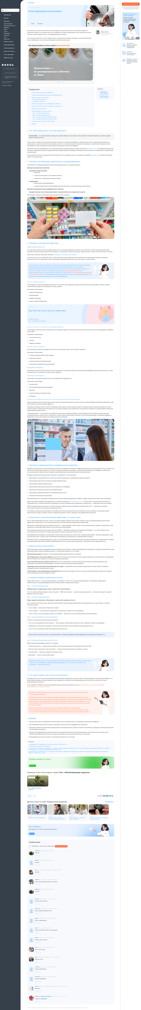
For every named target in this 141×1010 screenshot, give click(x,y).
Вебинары (6, 27)
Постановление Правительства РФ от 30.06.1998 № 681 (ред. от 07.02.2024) (104, 93)
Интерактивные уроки (9, 25)
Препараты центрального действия (40, 97)
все (109, 801)
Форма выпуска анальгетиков (39, 108)
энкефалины (65, 254)
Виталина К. (37, 996)
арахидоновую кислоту (76, 501)
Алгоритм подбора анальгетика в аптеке (41, 111)
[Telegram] (112, 796)
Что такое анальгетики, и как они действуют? (43, 92)
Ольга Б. (36, 986)
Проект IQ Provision (9, 51)
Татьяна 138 (37, 908)
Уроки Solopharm (8, 23)
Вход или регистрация (61, 846)
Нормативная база (9, 44)
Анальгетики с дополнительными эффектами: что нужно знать (47, 106)
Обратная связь (8, 57)
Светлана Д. (37, 976)
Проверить (32, 765)
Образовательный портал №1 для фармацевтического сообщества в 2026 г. (11, 77)
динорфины (73, 254)
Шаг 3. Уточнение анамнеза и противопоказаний (45, 117)
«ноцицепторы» (92, 148)
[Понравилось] (36, 855)
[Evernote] (109, 796)
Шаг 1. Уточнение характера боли (41, 113)
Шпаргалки (7, 39)
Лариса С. (37, 918)
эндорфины (57, 254)
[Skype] (110, 796)
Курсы (5, 29)
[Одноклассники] (105, 796)
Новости (6, 18)
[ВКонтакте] (104, 796)
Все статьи (31, 2)
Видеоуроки (7, 33)
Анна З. (36, 947)
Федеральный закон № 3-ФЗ (73, 271)
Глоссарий (6, 35)
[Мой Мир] (107, 796)
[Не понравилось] (34, 796)
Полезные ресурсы (9, 48)
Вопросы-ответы (8, 41)
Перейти (32, 833)
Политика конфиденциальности (8, 81)
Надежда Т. (37, 860)
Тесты (5, 37)
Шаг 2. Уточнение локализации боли (42, 115)
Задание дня (7, 14)
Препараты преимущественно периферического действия (46, 103)
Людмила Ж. (37, 850)
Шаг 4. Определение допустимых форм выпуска (44, 119)
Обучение (6, 21)
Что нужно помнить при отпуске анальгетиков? (43, 121)
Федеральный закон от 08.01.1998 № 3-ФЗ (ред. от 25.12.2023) (104, 97)
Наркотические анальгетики (39, 99)
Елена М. (36, 937)
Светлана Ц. (37, 879)
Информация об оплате (6, 82)
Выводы (34, 123)
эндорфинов (95, 155)
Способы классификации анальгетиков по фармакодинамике (47, 95)
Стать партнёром (9, 54)
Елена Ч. (36, 957)
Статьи (5, 31)
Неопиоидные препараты (39, 101)
